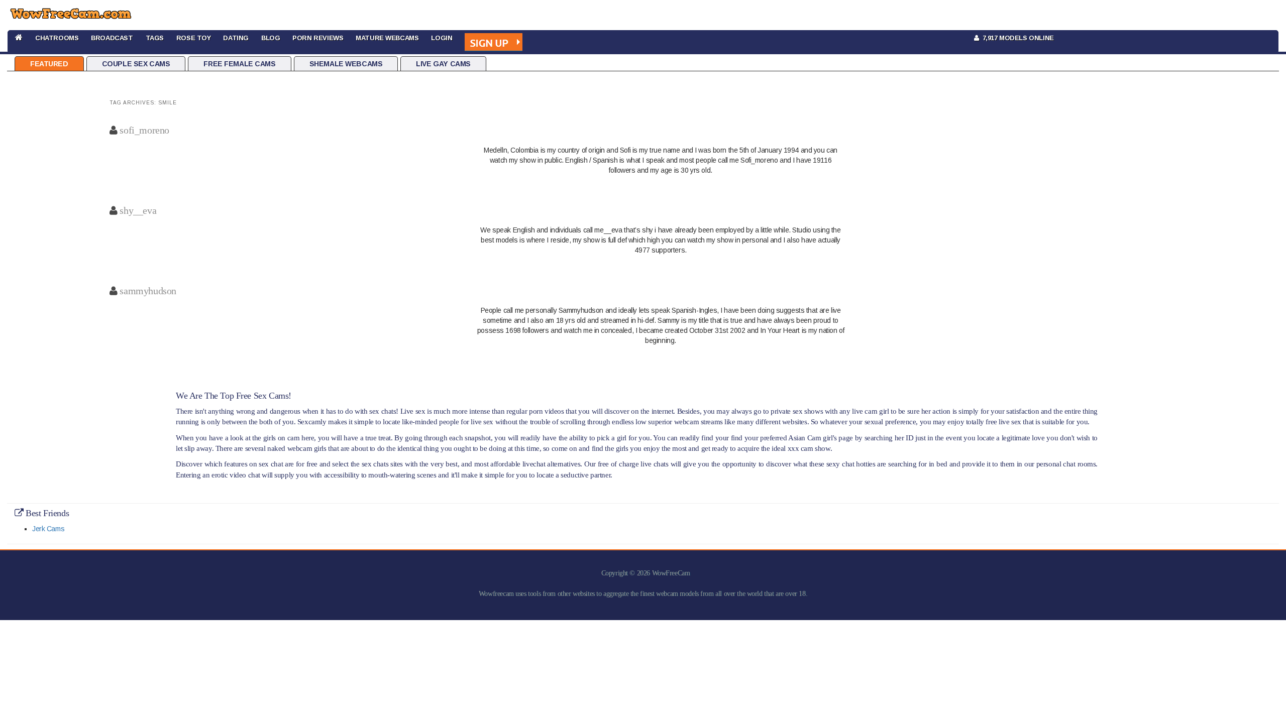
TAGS (155, 38)
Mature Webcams (387, 38)
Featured (49, 64)
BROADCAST (112, 38)
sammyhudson (148, 290)
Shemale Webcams (346, 64)
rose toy (193, 38)
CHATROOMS (56, 38)
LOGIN (441, 38)
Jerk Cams (48, 529)
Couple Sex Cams (136, 64)
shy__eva (138, 210)
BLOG (270, 38)
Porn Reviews (317, 38)
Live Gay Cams (443, 64)
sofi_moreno (144, 130)
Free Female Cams (239, 64)
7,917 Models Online (1016, 38)
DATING (235, 38)
